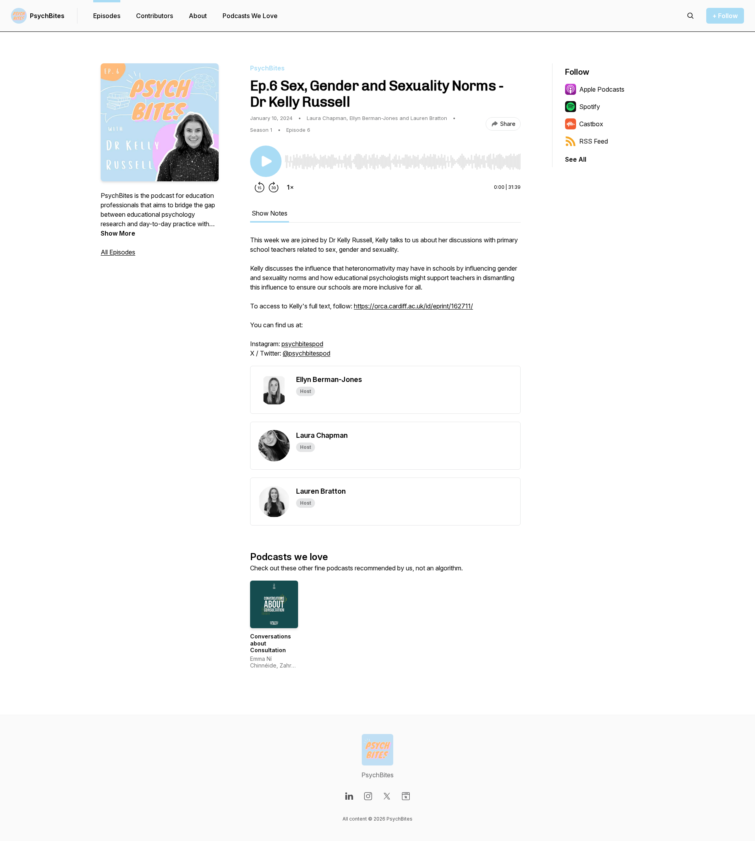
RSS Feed (593, 141)
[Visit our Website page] (406, 796)
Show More (118, 233)
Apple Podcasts (601, 89)
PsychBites (47, 16)
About (198, 16)
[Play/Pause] (266, 161)
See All (575, 159)
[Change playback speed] (290, 187)
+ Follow (725, 16)
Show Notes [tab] (269, 213)
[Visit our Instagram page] (368, 796)
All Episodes (118, 252)
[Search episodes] (690, 15)
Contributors (154, 16)
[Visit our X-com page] (387, 796)
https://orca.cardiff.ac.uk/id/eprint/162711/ (413, 306)
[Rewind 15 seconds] (259, 187)
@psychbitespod (306, 353)
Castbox (591, 124)
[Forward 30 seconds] (273, 187)
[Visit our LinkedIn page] (349, 796)
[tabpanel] (385, 300)
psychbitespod (302, 344)
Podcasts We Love (250, 16)
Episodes (106, 16)
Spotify (589, 107)
